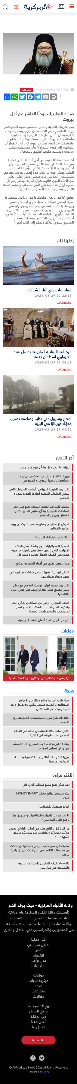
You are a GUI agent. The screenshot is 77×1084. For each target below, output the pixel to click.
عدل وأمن (38, 960)
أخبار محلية (39, 939)
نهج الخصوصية (38, 1005)
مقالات (38, 996)
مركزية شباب (38, 980)
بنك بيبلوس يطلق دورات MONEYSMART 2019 (43, 795)
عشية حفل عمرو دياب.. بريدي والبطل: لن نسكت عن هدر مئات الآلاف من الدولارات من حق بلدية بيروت (40, 850)
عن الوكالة (38, 1016)
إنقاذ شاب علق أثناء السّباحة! (49, 289)
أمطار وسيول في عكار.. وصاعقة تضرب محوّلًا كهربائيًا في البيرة (40, 421)
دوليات (67, 630)
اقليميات (39, 965)
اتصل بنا (38, 1026)
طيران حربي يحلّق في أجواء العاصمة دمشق (43, 563)
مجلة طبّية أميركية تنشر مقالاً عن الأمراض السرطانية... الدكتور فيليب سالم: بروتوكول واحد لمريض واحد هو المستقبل (40, 704)
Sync (46, 1071)
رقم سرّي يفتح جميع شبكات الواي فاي (46, 784)
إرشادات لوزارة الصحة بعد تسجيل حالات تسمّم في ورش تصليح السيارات (41, 746)
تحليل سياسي (38, 944)
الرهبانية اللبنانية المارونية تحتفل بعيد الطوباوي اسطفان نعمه (42, 354)
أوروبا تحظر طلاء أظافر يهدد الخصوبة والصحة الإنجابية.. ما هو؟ (42, 759)
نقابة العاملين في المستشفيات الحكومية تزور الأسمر (41, 720)
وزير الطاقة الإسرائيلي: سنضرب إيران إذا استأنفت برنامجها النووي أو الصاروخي (44, 478)
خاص (39, 949)
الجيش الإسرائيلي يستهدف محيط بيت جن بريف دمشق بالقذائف (40, 526)
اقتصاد (38, 955)
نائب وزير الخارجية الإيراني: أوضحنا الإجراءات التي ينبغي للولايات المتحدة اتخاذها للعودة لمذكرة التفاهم (39, 493)
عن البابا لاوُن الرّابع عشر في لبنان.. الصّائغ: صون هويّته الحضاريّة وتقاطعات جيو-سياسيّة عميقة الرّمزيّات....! (39, 832)
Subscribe (38, 1040)
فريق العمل (38, 1011)
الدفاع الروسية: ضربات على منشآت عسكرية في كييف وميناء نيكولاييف (40, 574)
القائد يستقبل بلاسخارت (55, 806)
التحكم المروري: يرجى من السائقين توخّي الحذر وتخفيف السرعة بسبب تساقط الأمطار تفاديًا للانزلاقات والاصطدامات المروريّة (41, 607)
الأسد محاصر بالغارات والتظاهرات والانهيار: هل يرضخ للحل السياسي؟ (41, 817)
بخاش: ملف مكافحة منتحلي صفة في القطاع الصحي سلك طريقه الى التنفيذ (42, 733)
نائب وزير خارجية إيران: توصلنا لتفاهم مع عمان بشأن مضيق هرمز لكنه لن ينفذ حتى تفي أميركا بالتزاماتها (40, 589)
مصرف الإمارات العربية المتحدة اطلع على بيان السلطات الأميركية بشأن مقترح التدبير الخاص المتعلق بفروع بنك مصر (41, 510)
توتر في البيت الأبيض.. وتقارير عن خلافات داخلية (39, 677)
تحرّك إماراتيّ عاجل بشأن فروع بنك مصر (45, 467)
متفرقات (64, 302)
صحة (69, 690)
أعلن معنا (38, 1021)
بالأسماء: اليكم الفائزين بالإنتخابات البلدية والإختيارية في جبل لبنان (44, 865)
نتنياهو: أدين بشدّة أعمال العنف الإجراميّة (44, 620)
